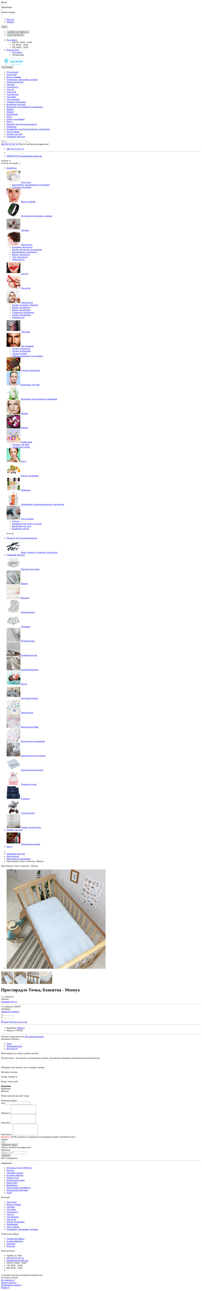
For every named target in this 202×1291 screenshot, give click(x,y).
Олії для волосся (19, 257)
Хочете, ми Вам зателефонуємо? (34, 144)
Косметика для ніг (20, 528)
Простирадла (27, 712)
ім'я (2, 1103)
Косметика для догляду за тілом (27, 523)
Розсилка (11, 1246)
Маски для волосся (21, 254)
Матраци (25, 598)
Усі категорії (12, 72)
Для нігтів (11, 92)
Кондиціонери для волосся (24, 252)
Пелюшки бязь (28, 641)
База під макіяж (14, 77)
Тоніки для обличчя (21, 315)
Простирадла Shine (30, 727)
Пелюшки (25, 626)
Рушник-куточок (29, 784)
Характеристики (14, 1046)
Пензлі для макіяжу (16, 119)
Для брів (11, 84)
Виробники (12, 1185)
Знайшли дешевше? (10, 1011)
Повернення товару (16, 1180)
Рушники (25, 798)
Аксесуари (12, 74)
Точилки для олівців (21, 187)
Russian (19, 35)
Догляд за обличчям (21, 351)
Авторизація (18, 55)
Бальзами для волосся (22, 247)
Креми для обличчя (21, 307)
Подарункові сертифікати (19, 1187)
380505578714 (13, 156)
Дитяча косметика (15, 82)
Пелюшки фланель (29, 669)
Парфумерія (12, 114)
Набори (10, 112)
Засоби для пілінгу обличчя (25, 305)
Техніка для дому (15, 134)
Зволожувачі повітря (30, 844)
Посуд (9, 122)
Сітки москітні (28, 813)
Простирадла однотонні (32, 770)
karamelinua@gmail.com (31, 156)
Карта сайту (12, 1183)
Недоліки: (5, 1123)
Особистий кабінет (15, 1238)
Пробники (11, 126)
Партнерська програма (17, 1190)
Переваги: (6, 1113)
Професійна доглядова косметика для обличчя (28, 129)
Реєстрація (17, 52)
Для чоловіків (13, 99)
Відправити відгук (9, 1145)
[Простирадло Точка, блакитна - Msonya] (56, 968)
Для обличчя (12, 94)
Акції (9, 1192)
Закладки (11, 1243)
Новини (10, 22)
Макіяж (10, 109)
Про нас (10, 19)
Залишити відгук (9, 1001)
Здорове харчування (16, 102)
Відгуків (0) (12, 1048)
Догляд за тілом (19, 353)
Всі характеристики (34, 1036)
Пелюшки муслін (29, 655)
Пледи (24, 684)
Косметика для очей (16, 104)
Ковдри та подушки (30, 569)
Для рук (16, 521)
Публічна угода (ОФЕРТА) (19, 1168)
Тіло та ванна (13, 131)
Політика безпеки (15, 1175)
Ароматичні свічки (21, 447)
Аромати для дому (20, 444)
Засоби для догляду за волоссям (27, 249)
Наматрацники (28, 612)
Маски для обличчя (21, 310)
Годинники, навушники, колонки (22, 79)
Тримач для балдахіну (31, 827)
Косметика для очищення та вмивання (25, 107)
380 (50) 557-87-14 (15, 149)
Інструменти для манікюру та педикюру (31, 185)
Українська (23, 32)
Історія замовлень (15, 1241)
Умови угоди (13, 1178)
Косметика (12, 168)
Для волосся (12, 87)
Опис (9, 1044)
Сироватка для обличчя (23, 312)
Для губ (10, 89)
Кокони (24, 583)
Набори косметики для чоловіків (27, 356)
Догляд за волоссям (21, 348)
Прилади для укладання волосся (22, 124)
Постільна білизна (29, 698)
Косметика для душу (21, 526)
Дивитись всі (18, 259)
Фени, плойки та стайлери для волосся (39, 552)
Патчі (9, 117)
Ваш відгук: (6, 1134)
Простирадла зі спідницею (33, 755)
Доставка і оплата (15, 1173)
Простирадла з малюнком (33, 741)
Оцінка (4, 1139)
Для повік (11, 97)
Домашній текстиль (16, 136)
